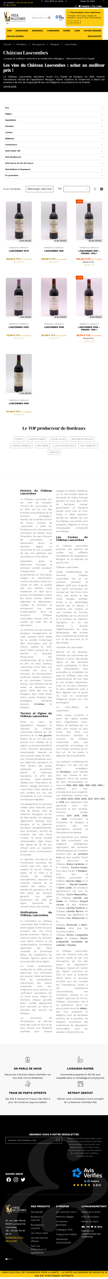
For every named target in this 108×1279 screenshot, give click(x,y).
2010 (90, 798)
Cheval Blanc (58, 439)
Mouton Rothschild (82, 439)
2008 (77, 798)
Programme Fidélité (66, 1234)
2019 (84, 815)
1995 (93, 785)
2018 (76, 815)
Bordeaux (65, 771)
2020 (64, 819)
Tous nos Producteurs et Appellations (38, 1249)
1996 (100, 785)
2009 (83, 798)
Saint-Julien (65, 887)
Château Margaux (21, 446)
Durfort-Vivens (79, 867)
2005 (70, 798)
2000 (63, 798)
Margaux (82, 870)
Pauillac (72, 945)
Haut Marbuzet (88, 446)
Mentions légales (65, 1216)
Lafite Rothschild (64, 446)
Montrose (72, 924)
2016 (61, 802)
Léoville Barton (74, 911)
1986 (81, 785)
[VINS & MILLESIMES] (14, 17)
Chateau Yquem (37, 439)
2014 (96, 798)
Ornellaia (39, 704)
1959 (68, 785)
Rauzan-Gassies (78, 884)
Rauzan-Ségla (73, 881)
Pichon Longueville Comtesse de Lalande (72, 941)
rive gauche (44, 735)
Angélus (54, 452)
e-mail (12, 5)
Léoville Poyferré (75, 908)
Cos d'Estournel (75, 918)
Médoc (83, 1008)
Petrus (19, 439)
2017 (69, 815)
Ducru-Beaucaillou (77, 894)
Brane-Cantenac (75, 864)
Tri (59, 188)
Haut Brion (43, 446)
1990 (87, 785)
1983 (74, 785)
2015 (102, 798)
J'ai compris (74, 22)
